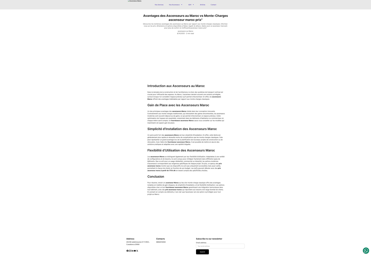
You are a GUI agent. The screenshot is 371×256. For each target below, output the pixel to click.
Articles (202, 5)
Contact (213, 5)
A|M (189, 5)
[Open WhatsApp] (366, 250)
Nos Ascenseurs (174, 5)
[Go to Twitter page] (137, 251)
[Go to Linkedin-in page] (132, 251)
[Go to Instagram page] (130, 251)
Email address (201, 243)
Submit (202, 252)
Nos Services (159, 5)
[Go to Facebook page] (127, 251)
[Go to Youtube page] (135, 251)
